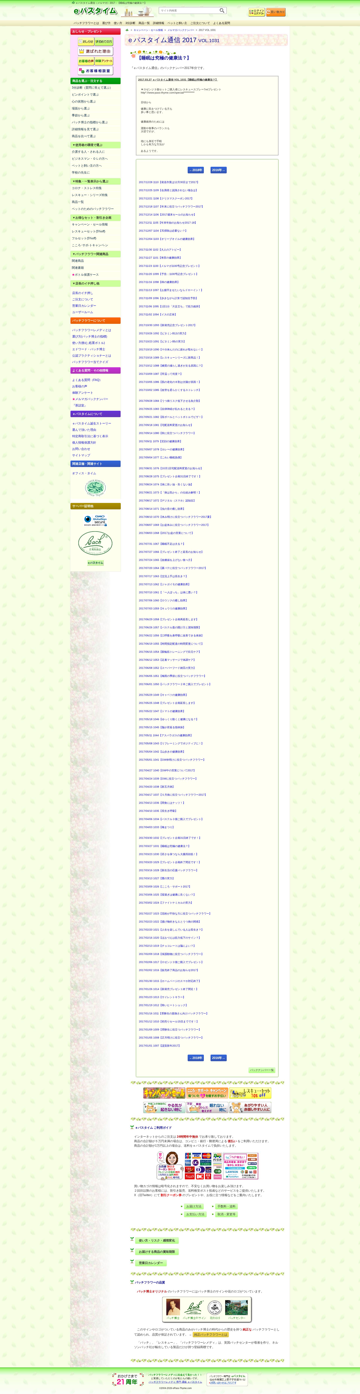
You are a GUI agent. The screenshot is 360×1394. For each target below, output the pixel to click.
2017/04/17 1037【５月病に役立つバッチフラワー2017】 (173, 794)
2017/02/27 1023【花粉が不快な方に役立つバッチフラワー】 (175, 913)
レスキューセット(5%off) (88, 231)
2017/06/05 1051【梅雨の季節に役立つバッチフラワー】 (172, 675)
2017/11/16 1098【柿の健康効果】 (159, 282)
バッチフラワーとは (86, 23)
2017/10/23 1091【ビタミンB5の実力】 (162, 341)
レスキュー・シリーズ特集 (90, 195)
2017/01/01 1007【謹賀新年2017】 (160, 1045)
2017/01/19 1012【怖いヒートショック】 (163, 1005)
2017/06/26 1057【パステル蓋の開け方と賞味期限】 (170, 627)
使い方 (118, 23)
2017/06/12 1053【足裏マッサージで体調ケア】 (167, 659)
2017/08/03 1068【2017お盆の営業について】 (166, 532)
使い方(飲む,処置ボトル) (88, 342)
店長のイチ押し (82, 293)
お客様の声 (79, 386)
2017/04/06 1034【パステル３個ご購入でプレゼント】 (171, 819)
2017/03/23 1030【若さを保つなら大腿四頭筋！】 (169, 854)
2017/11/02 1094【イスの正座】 (158, 314)
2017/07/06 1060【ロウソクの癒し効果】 (163, 600)
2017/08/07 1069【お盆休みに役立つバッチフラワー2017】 (174, 524)
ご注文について (200, 23)
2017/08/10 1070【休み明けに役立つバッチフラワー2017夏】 (175, 516)
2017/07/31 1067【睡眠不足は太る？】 (162, 543)
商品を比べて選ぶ (84, 136)
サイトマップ (81, 455)
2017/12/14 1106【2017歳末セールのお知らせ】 (167, 214)
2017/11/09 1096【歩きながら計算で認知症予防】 (168, 298)
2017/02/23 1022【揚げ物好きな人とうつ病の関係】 (170, 921)
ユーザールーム (82, 312)
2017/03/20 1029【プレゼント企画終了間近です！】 (170, 862)
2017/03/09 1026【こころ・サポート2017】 (165, 886)
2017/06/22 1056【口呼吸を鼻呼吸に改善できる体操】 (171, 635)
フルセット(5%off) (84, 238)
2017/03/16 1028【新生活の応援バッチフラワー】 (169, 870)
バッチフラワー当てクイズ (90, 362)
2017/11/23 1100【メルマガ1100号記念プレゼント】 (170, 265)
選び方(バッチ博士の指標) (89, 336)
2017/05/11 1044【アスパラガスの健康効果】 (166, 735)
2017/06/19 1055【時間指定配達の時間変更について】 (171, 643)
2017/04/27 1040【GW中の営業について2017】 (167, 770)
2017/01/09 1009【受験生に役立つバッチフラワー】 (170, 1029)
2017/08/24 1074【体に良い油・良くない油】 (166, 484)
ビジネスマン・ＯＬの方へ (90, 158)
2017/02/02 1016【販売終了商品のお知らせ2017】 (169, 970)
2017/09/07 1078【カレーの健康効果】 (162, 449)
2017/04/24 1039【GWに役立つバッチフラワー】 (168, 778)
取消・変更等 (227, 1214)
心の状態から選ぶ (84, 101)
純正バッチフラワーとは (210, 1334)
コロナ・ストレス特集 (87, 188)
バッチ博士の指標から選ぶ (90, 122)
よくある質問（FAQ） (87, 380)
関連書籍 (78, 267)
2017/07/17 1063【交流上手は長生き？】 (163, 576)
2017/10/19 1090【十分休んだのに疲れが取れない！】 (171, 349)
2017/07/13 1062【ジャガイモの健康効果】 (165, 584)
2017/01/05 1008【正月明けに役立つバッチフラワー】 (171, 1037)
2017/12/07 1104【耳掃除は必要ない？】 (163, 230)
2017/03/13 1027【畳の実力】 (157, 878)
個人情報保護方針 (84, 442)
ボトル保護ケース (85, 274)
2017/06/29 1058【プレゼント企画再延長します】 (169, 619)
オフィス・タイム (84, 473)
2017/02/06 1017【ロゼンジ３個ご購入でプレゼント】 (171, 962)
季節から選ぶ (81, 115)
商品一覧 (144, 23)
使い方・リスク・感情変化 (157, 1240)
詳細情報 (158, 23)
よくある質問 (221, 23)
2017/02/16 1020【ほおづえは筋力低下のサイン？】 (170, 937)
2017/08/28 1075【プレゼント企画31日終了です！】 (170, 476)
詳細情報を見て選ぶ (85, 129)
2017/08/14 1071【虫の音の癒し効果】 (162, 508)
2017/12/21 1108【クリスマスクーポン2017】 (166, 198)
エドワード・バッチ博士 (88, 349)
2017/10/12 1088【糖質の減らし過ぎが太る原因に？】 (171, 365)
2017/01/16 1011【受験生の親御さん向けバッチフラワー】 (174, 1013)
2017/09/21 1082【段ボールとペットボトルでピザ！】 (171, 416)
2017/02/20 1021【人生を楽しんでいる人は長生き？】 (171, 929)
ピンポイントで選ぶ (85, 94)
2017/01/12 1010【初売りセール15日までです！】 (169, 1021)
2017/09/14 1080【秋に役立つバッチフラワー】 (167, 433)
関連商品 (78, 260)
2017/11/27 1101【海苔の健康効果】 (160, 257)
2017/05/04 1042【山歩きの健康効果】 (162, 751)
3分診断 (130, 23)
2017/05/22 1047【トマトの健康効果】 (162, 711)
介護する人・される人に (88, 151)
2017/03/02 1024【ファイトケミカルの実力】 (166, 902)
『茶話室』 (79, 405)
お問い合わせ (81, 448)
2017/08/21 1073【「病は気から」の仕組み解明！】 (170, 492)
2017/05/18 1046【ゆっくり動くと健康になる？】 (169, 719)
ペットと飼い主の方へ (87, 165)
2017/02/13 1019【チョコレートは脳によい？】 (167, 945)
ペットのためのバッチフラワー (93, 208)
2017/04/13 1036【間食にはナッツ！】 (162, 802)
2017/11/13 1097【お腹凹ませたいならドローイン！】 (171, 290)
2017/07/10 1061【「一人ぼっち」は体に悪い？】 (169, 592)
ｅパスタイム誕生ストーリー (91, 423)
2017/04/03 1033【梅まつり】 (157, 827)
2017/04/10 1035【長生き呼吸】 (158, 810)
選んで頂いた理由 (84, 429)
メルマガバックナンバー (90, 399)
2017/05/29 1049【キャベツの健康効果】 (163, 694)
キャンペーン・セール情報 (90, 224)
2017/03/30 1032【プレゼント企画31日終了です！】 (170, 837)
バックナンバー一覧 (262, 1070)
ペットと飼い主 (177, 23)
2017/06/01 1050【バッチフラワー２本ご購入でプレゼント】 (175, 684)
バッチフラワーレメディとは (91, 330)
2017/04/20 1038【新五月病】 (157, 786)
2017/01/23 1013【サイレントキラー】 (162, 997)
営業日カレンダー (84, 305)
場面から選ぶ (81, 108)
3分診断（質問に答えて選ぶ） (92, 87)
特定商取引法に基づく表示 (90, 436)
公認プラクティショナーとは (91, 355)
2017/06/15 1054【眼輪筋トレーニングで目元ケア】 (170, 651)
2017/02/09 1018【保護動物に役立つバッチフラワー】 (171, 954)
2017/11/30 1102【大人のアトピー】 (160, 249)
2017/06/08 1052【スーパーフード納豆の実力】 (167, 667)
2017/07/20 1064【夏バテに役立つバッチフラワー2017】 (173, 567)
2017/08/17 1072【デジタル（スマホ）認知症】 (167, 500)
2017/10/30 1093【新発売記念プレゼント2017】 (168, 325)
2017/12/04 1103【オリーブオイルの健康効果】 (167, 238)
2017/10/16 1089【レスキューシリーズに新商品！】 (170, 357)
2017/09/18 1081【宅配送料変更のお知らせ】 (166, 425)
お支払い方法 (195, 1214)
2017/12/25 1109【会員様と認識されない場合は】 (168, 190)
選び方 (106, 23)
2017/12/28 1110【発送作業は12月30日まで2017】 (169, 182)
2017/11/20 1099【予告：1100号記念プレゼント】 (169, 273)
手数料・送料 (227, 1206)
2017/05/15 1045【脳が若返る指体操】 (162, 727)
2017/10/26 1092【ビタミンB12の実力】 (163, 333)
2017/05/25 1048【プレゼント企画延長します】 (167, 702)
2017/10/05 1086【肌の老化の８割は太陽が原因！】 (170, 381)
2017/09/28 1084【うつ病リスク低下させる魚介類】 (170, 400)
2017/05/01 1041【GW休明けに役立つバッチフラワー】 (172, 759)
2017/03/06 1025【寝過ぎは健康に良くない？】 (167, 894)
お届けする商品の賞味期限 (157, 1251)
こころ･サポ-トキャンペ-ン (90, 245)
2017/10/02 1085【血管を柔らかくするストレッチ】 (170, 389)
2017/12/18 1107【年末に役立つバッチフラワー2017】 (171, 206)
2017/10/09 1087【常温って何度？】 (161, 373)
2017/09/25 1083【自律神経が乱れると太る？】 (167, 408)
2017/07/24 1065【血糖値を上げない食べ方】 (166, 559)
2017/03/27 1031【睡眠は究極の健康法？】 (165, 846)
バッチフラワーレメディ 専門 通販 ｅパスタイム (175, 1382)
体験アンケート (82, 392)
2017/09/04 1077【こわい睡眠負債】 (161, 457)
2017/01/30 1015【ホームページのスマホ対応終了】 (170, 980)
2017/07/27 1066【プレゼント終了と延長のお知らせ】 (171, 551)
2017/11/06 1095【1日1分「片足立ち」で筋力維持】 (170, 306)
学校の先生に (81, 172)
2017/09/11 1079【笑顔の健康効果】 (160, 441)
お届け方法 (193, 1206)
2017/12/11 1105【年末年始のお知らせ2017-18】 (168, 222)
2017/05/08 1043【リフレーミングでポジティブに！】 (171, 743)
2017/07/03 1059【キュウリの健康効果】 (163, 608)
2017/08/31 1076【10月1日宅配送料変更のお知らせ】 (171, 468)
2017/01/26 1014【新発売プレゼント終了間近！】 (169, 989)
